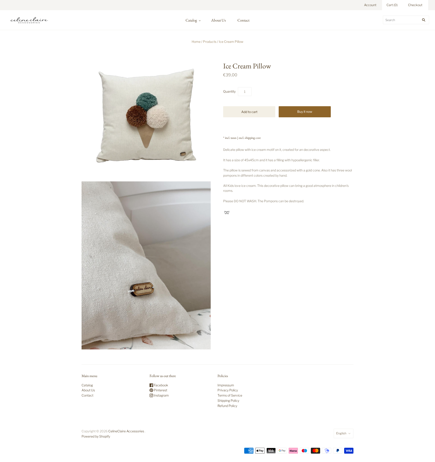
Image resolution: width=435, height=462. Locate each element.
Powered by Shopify (96, 436)
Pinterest (160, 390)
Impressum (226, 385)
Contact (243, 20)
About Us (218, 20)
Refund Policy (227, 406)
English (341, 433)
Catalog (191, 20)
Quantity (229, 91)
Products (209, 41)
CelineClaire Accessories (126, 431)
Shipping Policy (228, 400)
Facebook (160, 385)
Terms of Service (230, 395)
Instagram (161, 395)
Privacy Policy (228, 390)
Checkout (415, 5)
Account (370, 5)
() (392, 5)
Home (196, 41)
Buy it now (304, 111)
